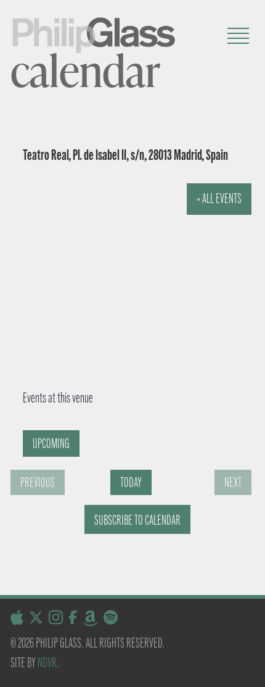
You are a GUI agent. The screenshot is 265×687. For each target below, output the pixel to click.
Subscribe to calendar (137, 520)
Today (131, 482)
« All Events (219, 198)
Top (251, 670)
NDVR (47, 662)
